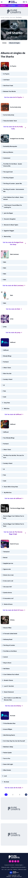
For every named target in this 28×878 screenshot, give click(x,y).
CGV (5, 869)
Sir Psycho (13, 66)
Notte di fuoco (8, 604)
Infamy (12, 620)
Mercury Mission (8, 152)
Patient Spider (7, 752)
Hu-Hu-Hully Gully (15, 107)
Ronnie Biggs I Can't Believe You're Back (13, 517)
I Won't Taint (7, 367)
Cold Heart (6, 80)
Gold (4, 397)
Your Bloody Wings (8, 438)
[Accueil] (13, 2)
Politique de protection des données (18, 867)
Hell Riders (6, 668)
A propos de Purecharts (9, 865)
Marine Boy (7, 236)
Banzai (5, 557)
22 (4, 385)
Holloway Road (7, 639)
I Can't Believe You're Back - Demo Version (13, 198)
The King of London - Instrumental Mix (13, 190)
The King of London (9, 645)
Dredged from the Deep (17, 138)
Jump (11, 319)
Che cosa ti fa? (7, 587)
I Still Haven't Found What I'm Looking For (13, 206)
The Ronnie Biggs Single (17, 508)
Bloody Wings (7, 356)
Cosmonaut (6, 158)
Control (5, 657)
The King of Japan (8, 177)
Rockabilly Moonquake (10, 146)
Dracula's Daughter (10, 219)
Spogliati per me (8, 563)
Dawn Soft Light (8, 764)
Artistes (7, 17)
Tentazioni (6, 551)
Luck (5, 776)
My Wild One (7, 492)
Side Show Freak (8, 85)
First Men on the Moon (10, 651)
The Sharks (14, 33)
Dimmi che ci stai (8, 575)
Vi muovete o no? (8, 598)
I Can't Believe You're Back (11, 674)
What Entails (7, 770)
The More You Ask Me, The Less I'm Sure (13, 456)
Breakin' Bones (8, 680)
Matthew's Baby (8, 747)
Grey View (7, 403)
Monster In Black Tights (11, 225)
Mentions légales (18, 865)
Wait (4, 262)
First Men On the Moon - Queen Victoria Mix (12, 165)
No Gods (12, 715)
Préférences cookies (22, 869)
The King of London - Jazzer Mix (12, 183)
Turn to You (6, 758)
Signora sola (7, 569)
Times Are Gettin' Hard (10, 121)
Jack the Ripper (8, 213)
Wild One (6, 408)
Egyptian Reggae (9, 230)
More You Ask (7, 373)
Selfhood (12, 342)
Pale (4, 391)
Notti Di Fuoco (14, 544)
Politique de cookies (5, 867)
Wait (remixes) (14, 254)
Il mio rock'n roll (8, 581)
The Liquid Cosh (8, 172)
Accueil (2, 17)
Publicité (15, 869)
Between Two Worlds (9, 91)
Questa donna (7, 592)
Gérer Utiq (10, 869)
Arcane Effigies (7, 729)
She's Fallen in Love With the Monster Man (12, 699)
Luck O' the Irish (9, 686)
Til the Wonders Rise (9, 723)
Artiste (4, 43)
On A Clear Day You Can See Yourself (14, 741)
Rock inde (14, 37)
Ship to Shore (7, 663)
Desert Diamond (9, 692)
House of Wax (7, 628)
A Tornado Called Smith (10, 633)
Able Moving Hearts (9, 735)
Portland (6, 362)
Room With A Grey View (11, 487)
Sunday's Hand (7, 379)
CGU (3, 869)
